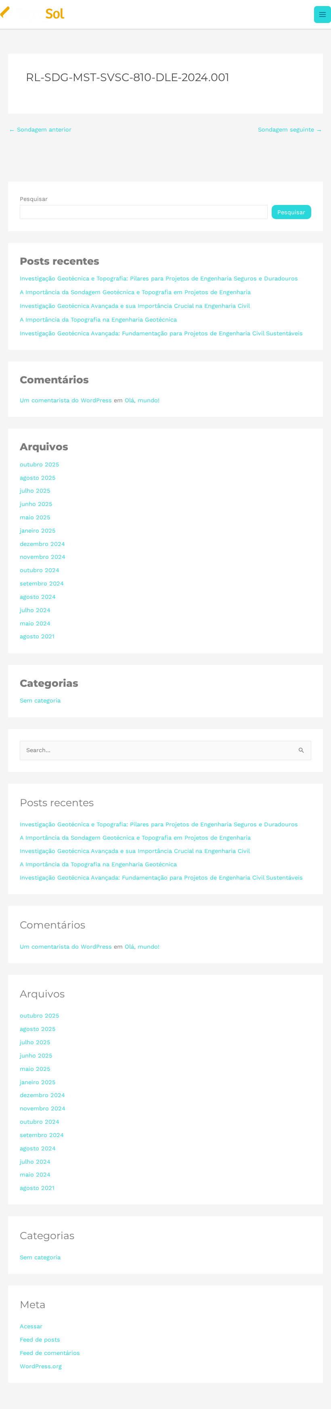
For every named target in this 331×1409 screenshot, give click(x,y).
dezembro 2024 (42, 544)
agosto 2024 (38, 596)
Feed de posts (40, 1339)
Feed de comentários (50, 1353)
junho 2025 (36, 504)
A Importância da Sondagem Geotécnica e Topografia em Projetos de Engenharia (135, 292)
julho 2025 (35, 490)
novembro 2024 (42, 556)
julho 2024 (35, 610)
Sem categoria (40, 700)
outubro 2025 (39, 464)
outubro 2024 (39, 570)
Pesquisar (34, 199)
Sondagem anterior (40, 130)
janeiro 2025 (37, 530)
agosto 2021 (37, 636)
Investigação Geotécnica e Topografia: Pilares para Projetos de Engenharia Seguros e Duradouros (159, 278)
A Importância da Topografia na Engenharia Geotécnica (98, 319)
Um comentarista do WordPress (66, 400)
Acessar (31, 1326)
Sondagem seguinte (290, 130)
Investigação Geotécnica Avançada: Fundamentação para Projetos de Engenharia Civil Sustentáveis (161, 333)
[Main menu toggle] (322, 14)
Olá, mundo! (142, 400)
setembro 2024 (42, 583)
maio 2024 (35, 623)
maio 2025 (35, 517)
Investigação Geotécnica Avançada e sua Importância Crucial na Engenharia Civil (135, 305)
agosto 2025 (37, 477)
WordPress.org (41, 1366)
